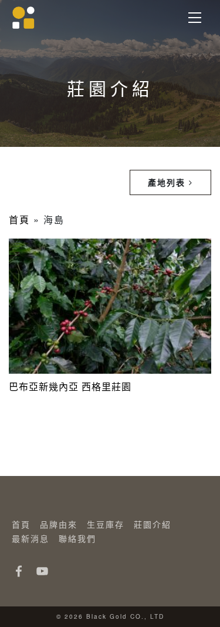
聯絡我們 (77, 538)
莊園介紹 (152, 524)
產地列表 (168, 182)
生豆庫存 (105, 524)
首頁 (19, 219)
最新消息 (30, 538)
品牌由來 (58, 524)
